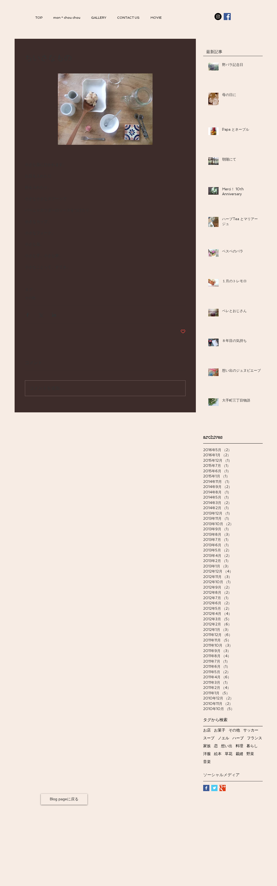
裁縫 (239, 754)
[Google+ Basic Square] (222, 788)
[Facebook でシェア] (27, 314)
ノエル (223, 738)
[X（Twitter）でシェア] (40, 314)
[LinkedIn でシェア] (54, 314)
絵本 (218, 754)
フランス (254, 738)
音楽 (207, 762)
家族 (207, 746)
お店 (207, 730)
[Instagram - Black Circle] (218, 16)
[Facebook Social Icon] (227, 16)
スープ (209, 738)
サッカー (250, 730)
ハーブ (238, 738)
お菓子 (219, 730)
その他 (30, 298)
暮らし (252, 746)
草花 (228, 754)
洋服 (207, 754)
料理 (239, 746)
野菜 (250, 754)
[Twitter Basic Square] (214, 788)
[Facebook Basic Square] (206, 788)
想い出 (226, 746)
